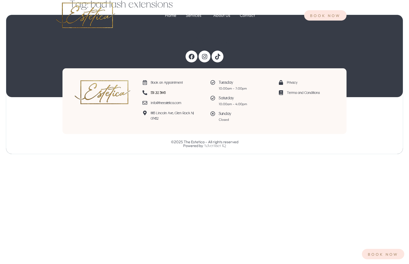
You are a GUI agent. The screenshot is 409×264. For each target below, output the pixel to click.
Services (193, 15)
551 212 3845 (158, 93)
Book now (383, 254)
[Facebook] (191, 56)
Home (170, 15)
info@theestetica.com (166, 103)
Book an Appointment (167, 83)
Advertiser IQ (215, 146)
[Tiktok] (217, 56)
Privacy (292, 83)
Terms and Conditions (303, 93)
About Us (221, 15)
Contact (247, 15)
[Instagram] (204, 56)
